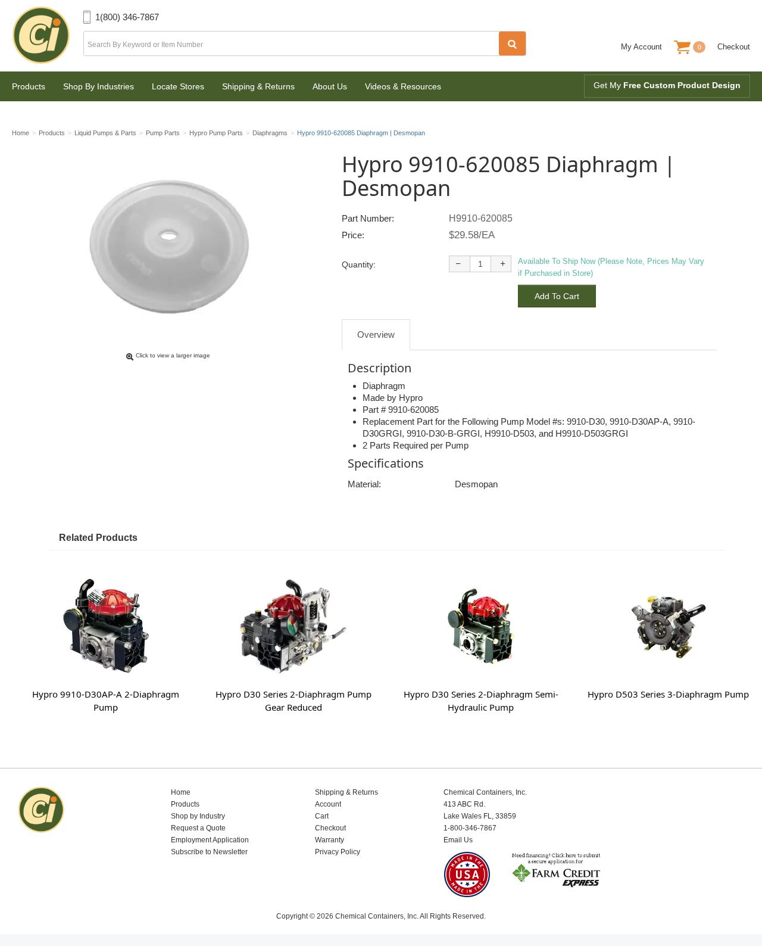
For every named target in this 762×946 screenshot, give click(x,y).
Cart (322, 816)
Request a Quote (198, 828)
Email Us (458, 840)
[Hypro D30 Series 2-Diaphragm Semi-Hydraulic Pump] (481, 626)
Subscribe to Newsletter (209, 852)
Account (328, 804)
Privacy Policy (337, 852)
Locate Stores (178, 86)
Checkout (733, 46)
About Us (330, 86)
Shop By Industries (98, 86)
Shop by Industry (198, 816)
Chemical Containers (47, 36)
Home (180, 792)
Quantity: (359, 264)
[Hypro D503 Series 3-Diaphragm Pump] (668, 626)
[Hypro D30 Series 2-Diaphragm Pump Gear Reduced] (293, 626)
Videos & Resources (403, 86)
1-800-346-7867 (470, 828)
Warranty (329, 840)
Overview (376, 334)
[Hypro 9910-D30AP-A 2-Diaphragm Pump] (106, 626)
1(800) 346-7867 (127, 17)
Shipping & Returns (258, 86)
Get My (667, 85)
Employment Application (210, 840)
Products (28, 86)
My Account (641, 46)
